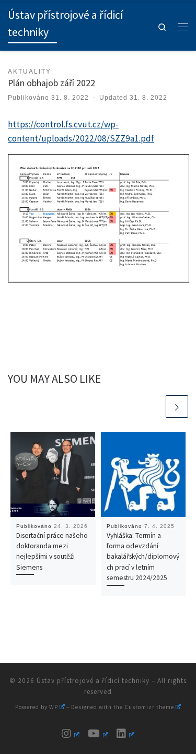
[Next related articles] (177, 406)
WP (53, 707)
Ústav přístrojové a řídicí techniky (93, 680)
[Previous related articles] (152, 406)
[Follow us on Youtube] (98, 733)
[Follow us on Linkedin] (125, 733)
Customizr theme (149, 707)
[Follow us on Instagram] (70, 733)
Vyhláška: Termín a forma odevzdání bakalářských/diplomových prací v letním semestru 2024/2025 (143, 556)
